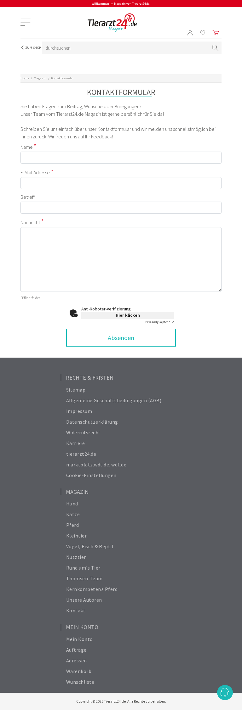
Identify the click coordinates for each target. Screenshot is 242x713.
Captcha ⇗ (159, 322)
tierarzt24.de (81, 454)
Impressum (79, 411)
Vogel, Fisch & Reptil (90, 546)
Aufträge (76, 650)
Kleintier (76, 535)
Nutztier (76, 557)
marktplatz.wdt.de (87, 464)
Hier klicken (128, 315)
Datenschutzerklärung (92, 422)
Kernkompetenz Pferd (92, 589)
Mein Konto (79, 639)
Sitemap (76, 390)
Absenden (121, 338)
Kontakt (76, 610)
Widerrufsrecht (83, 432)
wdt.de (118, 464)
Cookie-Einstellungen (91, 475)
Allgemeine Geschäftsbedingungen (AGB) (114, 400)
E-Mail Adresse (35, 172)
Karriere (75, 443)
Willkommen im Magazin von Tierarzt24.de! (121, 4)
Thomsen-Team (84, 578)
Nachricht (30, 222)
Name (26, 147)
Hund (72, 503)
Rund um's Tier (83, 568)
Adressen (76, 660)
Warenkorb (79, 671)
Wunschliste (80, 682)
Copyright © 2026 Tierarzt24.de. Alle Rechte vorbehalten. (121, 701)
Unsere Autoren (84, 600)
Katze (73, 514)
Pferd (72, 525)
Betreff (27, 197)
